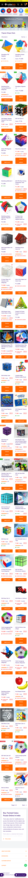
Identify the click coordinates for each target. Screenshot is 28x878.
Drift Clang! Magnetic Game (6, 410)
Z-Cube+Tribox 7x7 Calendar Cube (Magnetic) (6, 281)
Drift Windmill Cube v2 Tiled (21, 539)
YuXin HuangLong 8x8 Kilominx (20, 756)
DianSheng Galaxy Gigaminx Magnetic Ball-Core (5, 217)
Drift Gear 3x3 (4, 539)
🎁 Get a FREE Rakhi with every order (14, 0)
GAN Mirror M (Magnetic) (4, 440)
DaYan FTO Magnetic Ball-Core (6, 149)
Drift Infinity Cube (5, 375)
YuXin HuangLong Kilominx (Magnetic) (20, 661)
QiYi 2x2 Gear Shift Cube (19, 474)
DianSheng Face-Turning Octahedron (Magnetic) (6, 88)
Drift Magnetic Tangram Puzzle (21, 410)
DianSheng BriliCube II (6, 181)
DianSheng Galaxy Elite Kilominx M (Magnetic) (21, 345)
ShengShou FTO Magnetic (5, 55)
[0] (25, 4)
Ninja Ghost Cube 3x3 (20, 149)
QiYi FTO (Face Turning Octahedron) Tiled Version (20, 182)
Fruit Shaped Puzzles (20, 691)
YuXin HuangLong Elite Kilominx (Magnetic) (6, 628)
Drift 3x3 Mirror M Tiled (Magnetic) (5, 507)
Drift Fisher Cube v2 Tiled (20, 724)
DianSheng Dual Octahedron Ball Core (20, 507)
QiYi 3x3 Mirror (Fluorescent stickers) (20, 570)
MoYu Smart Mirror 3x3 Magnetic (6, 248)
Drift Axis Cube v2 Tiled (19, 788)
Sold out (21, 799)
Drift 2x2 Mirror (5, 787)
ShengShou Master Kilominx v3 (19, 55)
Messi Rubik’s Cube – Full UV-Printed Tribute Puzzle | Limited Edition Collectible (20, 442)
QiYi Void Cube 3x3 (5, 755)
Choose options (21, 66)
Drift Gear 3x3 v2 (5, 598)
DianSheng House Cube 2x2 (19, 248)
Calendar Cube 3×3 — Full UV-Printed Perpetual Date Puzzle (6, 475)
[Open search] (18, 4)
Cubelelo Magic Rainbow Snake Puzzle (20, 376)
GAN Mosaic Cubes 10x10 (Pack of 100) (6, 312)
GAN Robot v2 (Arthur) (21, 598)
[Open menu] (2, 4)
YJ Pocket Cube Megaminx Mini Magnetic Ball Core (19, 217)
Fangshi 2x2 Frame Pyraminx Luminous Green (20, 313)
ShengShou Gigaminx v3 (20, 87)
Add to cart (7, 68)
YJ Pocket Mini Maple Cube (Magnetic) (6, 570)
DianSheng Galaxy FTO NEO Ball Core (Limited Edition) (6, 346)
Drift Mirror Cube (5, 723)
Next (23, 805)
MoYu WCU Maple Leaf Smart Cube (20, 280)
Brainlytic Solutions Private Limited (9, 874)
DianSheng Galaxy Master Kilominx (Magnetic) (5, 693)
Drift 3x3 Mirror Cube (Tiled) (20, 628)
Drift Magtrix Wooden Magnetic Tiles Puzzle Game (6, 120)
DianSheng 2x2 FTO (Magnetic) (6, 661)
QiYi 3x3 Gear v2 (19, 118)
